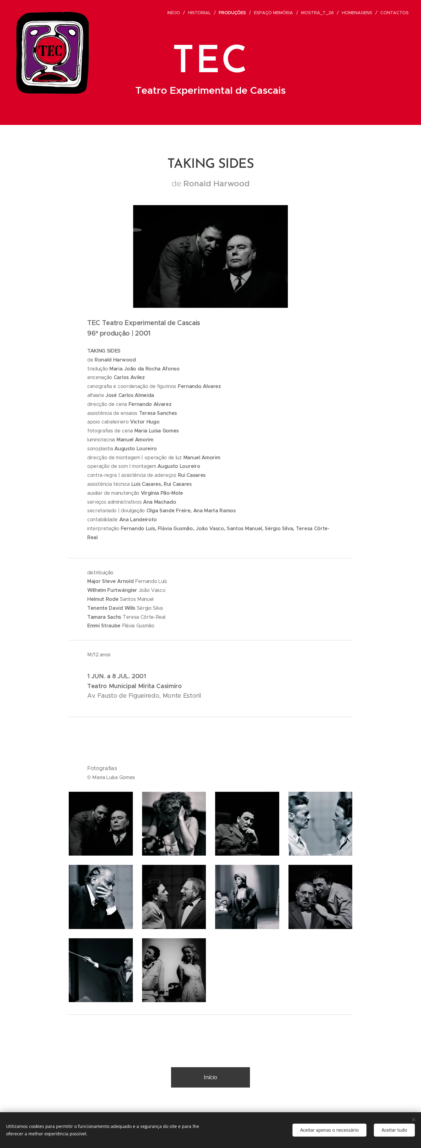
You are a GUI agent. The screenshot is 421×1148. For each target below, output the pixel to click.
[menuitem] (175, 12)
